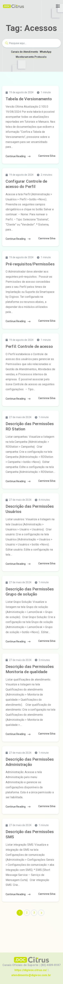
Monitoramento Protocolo (31, 56)
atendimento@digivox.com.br (31, 975)
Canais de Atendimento (24, 51)
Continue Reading (16, 156)
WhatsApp (45, 51)
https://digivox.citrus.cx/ (31, 970)
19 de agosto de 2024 (21, 92)
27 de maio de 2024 (20, 417)
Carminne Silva (46, 155)
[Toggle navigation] (58, 6)
